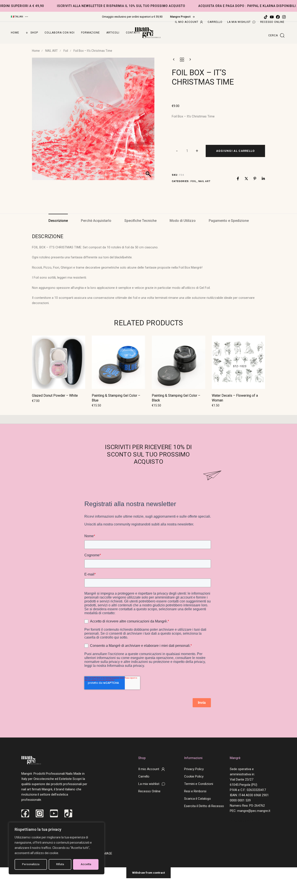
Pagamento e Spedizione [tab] (229, 221)
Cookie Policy (194, 776)
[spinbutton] (187, 151)
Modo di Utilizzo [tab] (183, 221)
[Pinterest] (255, 178)
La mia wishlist (239, 21)
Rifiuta (60, 864)
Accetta (86, 864)
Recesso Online (272, 21)
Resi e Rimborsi (195, 791)
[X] (246, 178)
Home (36, 50)
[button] (20, 16)
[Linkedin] (263, 178)
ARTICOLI (112, 32)
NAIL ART (51, 50)
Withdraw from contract (148, 872)
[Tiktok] (68, 813)
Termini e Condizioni (198, 784)
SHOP (34, 32)
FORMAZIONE (90, 32)
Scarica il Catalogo (197, 799)
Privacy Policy (194, 769)
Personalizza (30, 864)
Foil (65, 50)
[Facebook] (238, 178)
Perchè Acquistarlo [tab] (96, 221)
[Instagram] (39, 813)
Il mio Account (186, 21)
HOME (15, 32)
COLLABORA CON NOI (60, 32)
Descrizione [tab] (58, 221)
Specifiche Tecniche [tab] (140, 221)
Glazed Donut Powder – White (55, 395)
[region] (56, 848)
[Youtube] (54, 813)
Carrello (215, 21)
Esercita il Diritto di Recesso (204, 806)
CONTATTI (133, 32)
